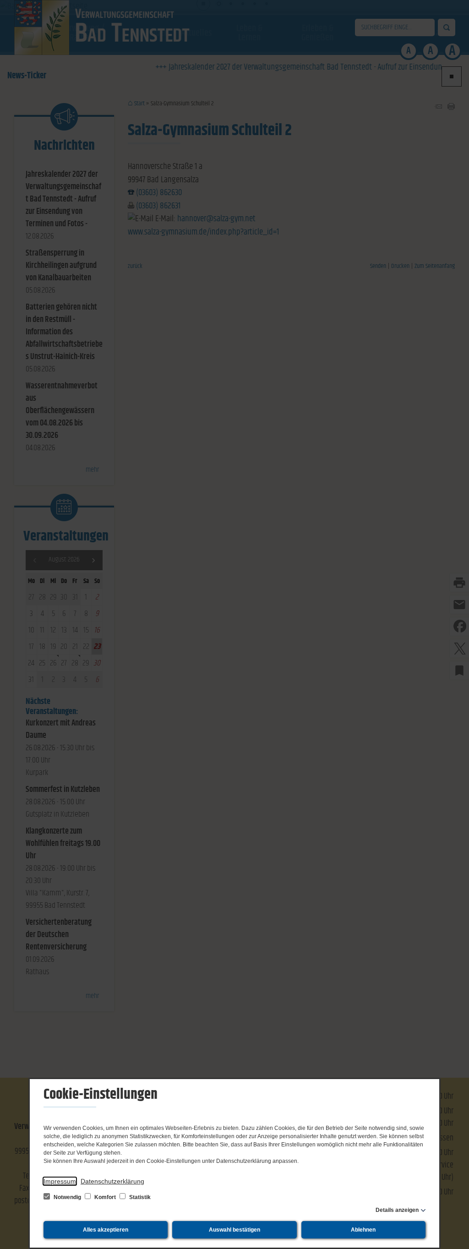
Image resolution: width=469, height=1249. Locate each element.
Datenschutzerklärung (112, 1181)
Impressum (60, 1181)
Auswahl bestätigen (234, 1230)
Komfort (105, 1197)
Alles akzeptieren (105, 1230)
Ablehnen (363, 1230)
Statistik (139, 1197)
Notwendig (67, 1197)
